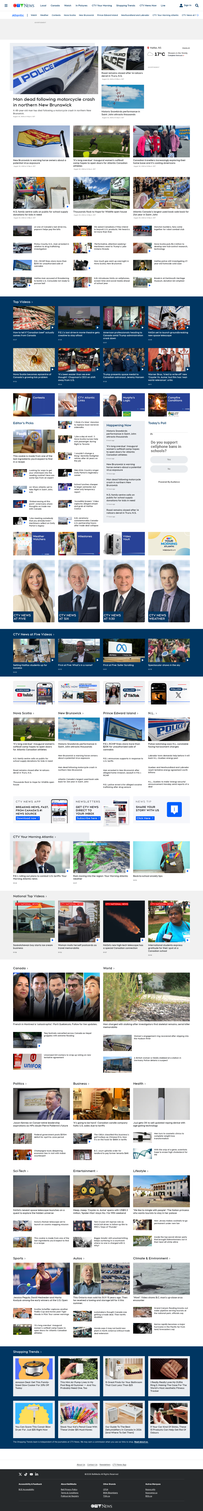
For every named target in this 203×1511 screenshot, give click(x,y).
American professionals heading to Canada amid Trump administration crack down (123, 335)
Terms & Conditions (69, 1493)
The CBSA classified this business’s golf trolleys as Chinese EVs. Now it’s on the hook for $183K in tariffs (111, 1137)
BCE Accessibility (26, 1489)
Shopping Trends (125, 5)
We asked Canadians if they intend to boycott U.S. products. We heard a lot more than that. (112, 229)
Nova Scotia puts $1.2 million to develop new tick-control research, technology (171, 246)
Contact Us (92, 1464)
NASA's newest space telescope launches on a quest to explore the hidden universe (39, 1211)
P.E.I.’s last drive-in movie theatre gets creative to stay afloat (79, 334)
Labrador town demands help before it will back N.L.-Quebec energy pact (169, 757)
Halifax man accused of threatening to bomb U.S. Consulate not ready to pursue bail (51, 280)
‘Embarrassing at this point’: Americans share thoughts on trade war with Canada (40, 505)
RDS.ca (148, 1496)
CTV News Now (148, 5)
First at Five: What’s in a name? (75, 665)
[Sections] (6, 5)
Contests (56, 15)
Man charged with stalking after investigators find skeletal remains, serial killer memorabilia (146, 1025)
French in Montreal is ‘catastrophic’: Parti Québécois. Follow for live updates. (55, 1024)
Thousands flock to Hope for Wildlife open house (100, 211)
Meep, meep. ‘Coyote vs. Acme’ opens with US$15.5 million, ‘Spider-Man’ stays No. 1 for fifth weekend (100, 1211)
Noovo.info (150, 1489)
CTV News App (119, 1464)
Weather (44, 15)
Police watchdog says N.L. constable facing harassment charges (168, 745)
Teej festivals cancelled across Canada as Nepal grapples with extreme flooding (67, 1034)
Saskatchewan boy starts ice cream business (33, 946)
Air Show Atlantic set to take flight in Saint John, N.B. (41, 489)
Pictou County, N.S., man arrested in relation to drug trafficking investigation (51, 246)
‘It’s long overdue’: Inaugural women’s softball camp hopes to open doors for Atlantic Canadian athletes (100, 163)
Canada (55, 5)
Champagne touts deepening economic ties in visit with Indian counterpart (50, 1153)
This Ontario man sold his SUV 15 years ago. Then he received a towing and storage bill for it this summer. (100, 1300)
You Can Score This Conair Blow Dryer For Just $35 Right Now (33, 1428)
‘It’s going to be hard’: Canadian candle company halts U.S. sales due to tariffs (100, 1124)
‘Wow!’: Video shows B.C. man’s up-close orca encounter (158, 1299)
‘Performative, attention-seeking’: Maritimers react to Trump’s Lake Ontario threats (110, 246)
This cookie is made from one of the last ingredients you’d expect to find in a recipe (32, 459)
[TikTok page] (25, 1474)
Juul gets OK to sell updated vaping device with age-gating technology (159, 1124)
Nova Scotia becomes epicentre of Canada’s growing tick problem (32, 376)
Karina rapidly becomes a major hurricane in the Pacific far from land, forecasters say (169, 1326)
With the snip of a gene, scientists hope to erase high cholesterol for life (171, 1152)
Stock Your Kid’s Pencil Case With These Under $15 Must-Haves (78, 1428)
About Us (81, 1464)
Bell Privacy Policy (69, 1489)
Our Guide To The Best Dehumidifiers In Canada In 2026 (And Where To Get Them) (123, 1430)
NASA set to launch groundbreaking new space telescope (168, 334)
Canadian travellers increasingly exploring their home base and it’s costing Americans (159, 162)
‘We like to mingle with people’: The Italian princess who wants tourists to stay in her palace (161, 1211)
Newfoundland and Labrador (135, 15)
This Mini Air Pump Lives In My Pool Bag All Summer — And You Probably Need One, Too (78, 1385)
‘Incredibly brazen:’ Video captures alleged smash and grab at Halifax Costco (86, 505)
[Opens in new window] (34, 405)
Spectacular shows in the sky (164, 665)
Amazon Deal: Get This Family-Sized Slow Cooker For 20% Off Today (32, 1385)
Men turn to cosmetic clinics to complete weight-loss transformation (169, 1136)
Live (163, 5)
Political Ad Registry (70, 1496)
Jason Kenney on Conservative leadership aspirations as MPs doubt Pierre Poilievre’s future (40, 1124)
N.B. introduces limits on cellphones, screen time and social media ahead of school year (112, 280)
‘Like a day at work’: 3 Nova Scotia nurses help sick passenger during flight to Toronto (86, 440)
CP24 (105, 1489)
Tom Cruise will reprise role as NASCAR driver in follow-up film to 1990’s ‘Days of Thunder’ (110, 1224)
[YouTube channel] (31, 1474)
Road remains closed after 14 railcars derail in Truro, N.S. (122, 74)
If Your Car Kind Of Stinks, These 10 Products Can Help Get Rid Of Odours (168, 1430)
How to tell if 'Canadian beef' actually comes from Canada (33, 334)
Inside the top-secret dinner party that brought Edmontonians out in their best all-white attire (170, 1239)
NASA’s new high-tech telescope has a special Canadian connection (123, 946)
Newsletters (105, 1464)
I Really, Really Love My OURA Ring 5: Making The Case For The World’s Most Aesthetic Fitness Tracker (168, 1386)
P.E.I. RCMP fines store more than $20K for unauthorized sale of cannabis (50, 263)
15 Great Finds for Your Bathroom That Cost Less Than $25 (123, 1384)
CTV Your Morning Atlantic (166, 15)
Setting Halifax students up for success (30, 666)
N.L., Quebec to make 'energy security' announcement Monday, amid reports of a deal (168, 784)
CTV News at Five (190, 15)
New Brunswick (86, 15)
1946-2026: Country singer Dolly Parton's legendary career (86, 472)
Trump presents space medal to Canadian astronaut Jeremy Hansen (123, 376)
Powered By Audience (169, 482)
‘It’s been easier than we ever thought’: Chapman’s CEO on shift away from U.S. (76, 377)
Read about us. (141, 1442)
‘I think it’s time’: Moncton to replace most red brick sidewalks (86, 424)
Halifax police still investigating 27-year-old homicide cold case (171, 262)
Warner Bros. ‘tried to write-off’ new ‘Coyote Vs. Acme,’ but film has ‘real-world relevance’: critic (167, 377)
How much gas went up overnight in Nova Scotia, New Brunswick (111, 262)
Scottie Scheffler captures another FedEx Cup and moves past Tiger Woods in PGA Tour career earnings (51, 1311)
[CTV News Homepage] (23, 5)
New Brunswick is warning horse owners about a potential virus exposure (39, 162)
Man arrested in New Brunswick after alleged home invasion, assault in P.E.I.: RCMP (122, 772)
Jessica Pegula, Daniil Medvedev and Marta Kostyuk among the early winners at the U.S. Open (40, 1299)
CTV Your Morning (102, 5)
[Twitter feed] (20, 1474)
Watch (67, 5)
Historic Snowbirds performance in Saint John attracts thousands (77, 745)
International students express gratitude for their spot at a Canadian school (165, 948)
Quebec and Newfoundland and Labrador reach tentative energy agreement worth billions (168, 769)
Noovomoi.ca (151, 1493)
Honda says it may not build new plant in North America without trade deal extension (112, 1330)
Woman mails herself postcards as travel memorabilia (77, 946)
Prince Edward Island (107, 15)
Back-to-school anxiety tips (148, 876)
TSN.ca (106, 1496)
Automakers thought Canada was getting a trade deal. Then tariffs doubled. (110, 1314)
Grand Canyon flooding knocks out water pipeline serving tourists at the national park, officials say (171, 1310)
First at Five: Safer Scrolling (118, 665)
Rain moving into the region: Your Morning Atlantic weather (100, 877)
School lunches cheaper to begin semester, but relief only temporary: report (86, 488)
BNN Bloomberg (110, 1493)
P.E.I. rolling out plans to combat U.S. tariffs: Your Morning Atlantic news (40, 877)
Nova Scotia (70, 15)
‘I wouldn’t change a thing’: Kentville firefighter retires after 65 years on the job (86, 457)
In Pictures (81, 5)
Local (43, 5)
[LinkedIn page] (37, 1474)
